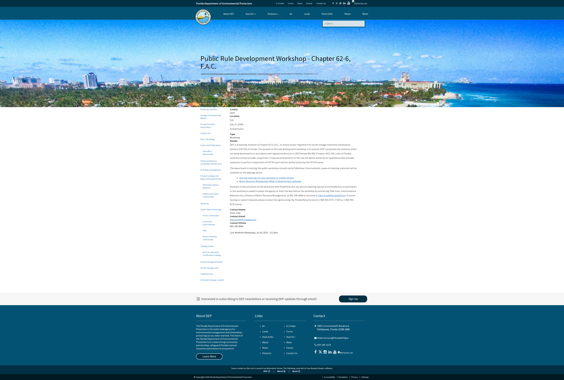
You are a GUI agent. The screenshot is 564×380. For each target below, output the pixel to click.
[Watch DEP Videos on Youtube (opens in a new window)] (349, 3)
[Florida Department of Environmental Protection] (203, 16)
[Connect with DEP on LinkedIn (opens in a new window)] (344, 3)
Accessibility (329, 377)
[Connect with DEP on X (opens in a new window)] (336, 3)
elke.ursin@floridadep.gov (243, 219)
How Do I (250, 13)
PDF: (265, 371)
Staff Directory (206, 274)
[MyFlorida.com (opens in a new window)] (359, 3)
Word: (280, 371)
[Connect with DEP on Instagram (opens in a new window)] (340, 3)
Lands (307, 13)
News (300, 3)
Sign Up (353, 299)
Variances (204, 203)
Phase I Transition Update (211, 94)
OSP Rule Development (210, 170)
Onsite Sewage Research (211, 262)
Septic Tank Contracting (210, 209)
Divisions (272, 13)
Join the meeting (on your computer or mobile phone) (266, 177)
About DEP (228, 13)
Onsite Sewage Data (209, 268)
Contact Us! (205, 133)
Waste (348, 13)
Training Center (207, 246)
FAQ (204, 230)
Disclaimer (343, 377)
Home (203, 74)
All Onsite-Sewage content (212, 280)
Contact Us (321, 3)
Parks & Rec (327, 13)
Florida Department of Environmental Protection (224, 3)
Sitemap (365, 377)
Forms (291, 3)
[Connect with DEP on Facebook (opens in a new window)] (333, 3)
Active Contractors (211, 215)
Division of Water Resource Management (222, 74)
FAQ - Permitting (207, 139)
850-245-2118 (324, 344)
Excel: (295, 371)
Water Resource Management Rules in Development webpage (270, 181)
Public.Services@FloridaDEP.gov (333, 338)
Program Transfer (208, 100)
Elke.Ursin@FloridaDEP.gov (331, 195)
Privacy (354, 377)
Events (309, 3)
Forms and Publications (210, 145)
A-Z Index (280, 3)
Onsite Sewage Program (247, 74)
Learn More (209, 356)
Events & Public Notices (266, 74)
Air (291, 13)
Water (365, 13)
